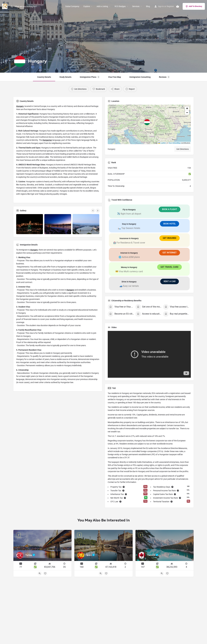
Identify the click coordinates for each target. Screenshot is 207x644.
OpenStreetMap (175, 143)
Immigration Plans (89, 77)
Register (170, 6)
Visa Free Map (114, 77)
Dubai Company (72, 6)
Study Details (65, 77)
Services (135, 6)
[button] (149, 124)
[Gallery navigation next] (98, 210)
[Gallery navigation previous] (93, 210)
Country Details (44, 77)
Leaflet (163, 143)
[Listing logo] (19, 61)
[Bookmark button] (45, 573)
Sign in (161, 6)
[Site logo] (5, 6)
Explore (87, 6)
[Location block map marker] (147, 122)
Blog (148, 6)
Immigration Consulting (140, 77)
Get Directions (182, 149)
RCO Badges (120, 6)
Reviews (164, 77)
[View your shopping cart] (177, 6)
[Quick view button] (39, 573)
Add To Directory (195, 6)
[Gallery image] (29, 224)
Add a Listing (102, 6)
